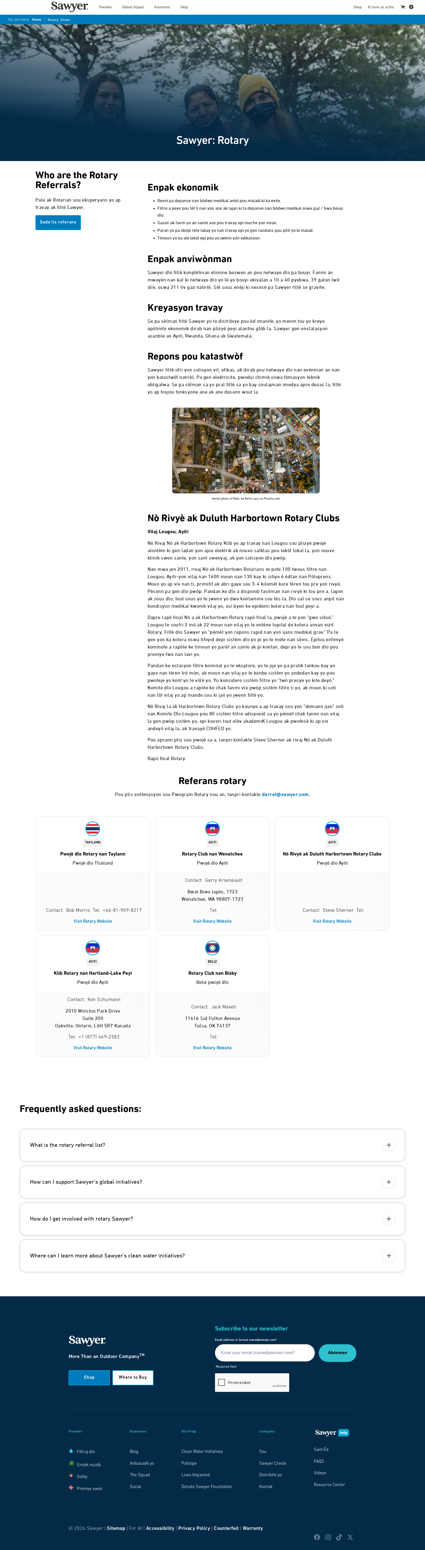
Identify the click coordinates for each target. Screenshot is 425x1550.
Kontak (266, 1487)
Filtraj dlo (86, 1452)
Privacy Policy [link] (194, 1528)
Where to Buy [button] (133, 1377)
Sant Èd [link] (321, 1450)
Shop (357, 7)
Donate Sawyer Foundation (207, 1487)
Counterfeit (226, 1528)
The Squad (140, 1475)
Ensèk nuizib (89, 1465)
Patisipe (189, 1463)
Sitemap (116, 1528)
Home (36, 20)
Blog (134, 1452)
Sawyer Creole (272, 1463)
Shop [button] (89, 1377)
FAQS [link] (319, 1462)
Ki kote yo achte (381, 7)
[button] (107, 7)
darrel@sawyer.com (285, 794)
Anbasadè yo (142, 1463)
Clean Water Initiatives (202, 1452)
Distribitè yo (270, 1475)
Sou (263, 1452)
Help (184, 7)
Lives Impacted (196, 1475)
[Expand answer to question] (389, 1145)
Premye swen (90, 1489)
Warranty (253, 1528)
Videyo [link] (320, 1473)
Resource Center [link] (329, 1485)
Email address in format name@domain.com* (246, 1340)
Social (135, 1487)
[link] (69, 7)
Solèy (82, 1477)
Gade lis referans (58, 222)
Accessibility (160, 1528)
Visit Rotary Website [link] (93, 921)
